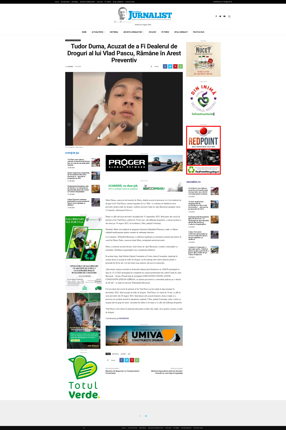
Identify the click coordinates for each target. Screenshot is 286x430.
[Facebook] (216, 16)
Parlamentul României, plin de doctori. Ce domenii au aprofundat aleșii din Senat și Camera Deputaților (78, 189)
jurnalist (123, 354)
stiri (129, 354)
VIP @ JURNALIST (186, 428)
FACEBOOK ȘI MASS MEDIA (73, 40)
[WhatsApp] (180, 66)
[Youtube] (224, 16)
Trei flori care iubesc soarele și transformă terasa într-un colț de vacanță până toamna (78, 162)
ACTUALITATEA (132, 428)
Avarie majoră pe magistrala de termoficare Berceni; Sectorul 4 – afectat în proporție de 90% (78, 175)
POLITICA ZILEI (198, 428)
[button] (229, 16)
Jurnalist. (70, 66)
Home (124, 428)
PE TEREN (176, 428)
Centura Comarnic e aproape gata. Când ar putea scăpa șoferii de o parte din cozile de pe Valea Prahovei (198, 251)
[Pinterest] (175, 66)
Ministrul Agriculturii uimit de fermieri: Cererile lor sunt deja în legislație (167, 372)
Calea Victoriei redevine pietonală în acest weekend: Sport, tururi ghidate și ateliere (78, 202)
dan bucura (115, 354)
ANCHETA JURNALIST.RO (155, 428)
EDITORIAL (142, 428)
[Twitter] (220, 16)
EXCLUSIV (168, 428)
